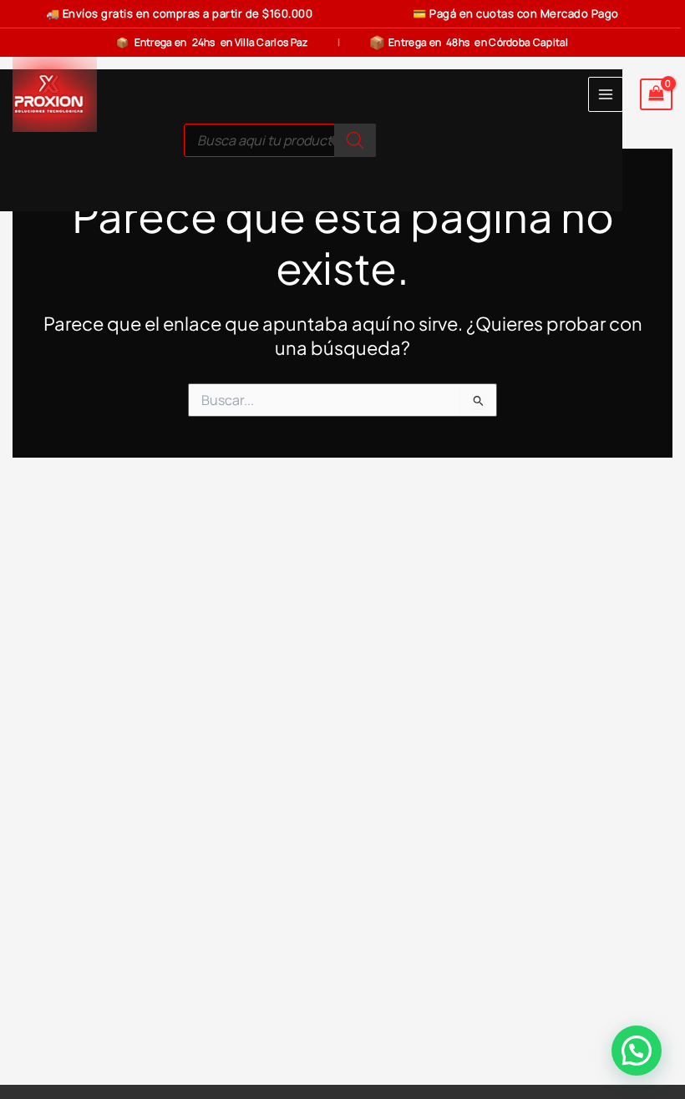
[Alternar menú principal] (605, 94)
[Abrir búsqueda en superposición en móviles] (280, 140)
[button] (636, 1051)
